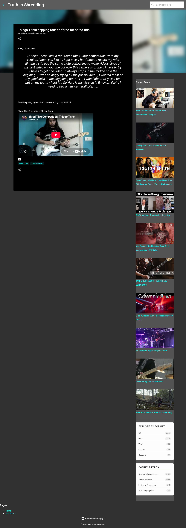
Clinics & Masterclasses (154, 474)
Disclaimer (10, 513)
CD (154, 433)
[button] (19, 39)
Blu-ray (154, 450)
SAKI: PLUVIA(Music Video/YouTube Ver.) (154, 412)
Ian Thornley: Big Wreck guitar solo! (151, 351)
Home (8, 511)
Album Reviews (154, 480)
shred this (23, 163)
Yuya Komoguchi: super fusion (149, 381)
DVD (154, 439)
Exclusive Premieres (154, 485)
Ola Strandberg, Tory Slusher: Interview (153, 215)
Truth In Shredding (26, 4)
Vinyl (154, 444)
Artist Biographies (154, 490)
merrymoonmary (99, 524)
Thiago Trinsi (37, 163)
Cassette (154, 455)
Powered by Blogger (95, 518)
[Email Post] (19, 160)
